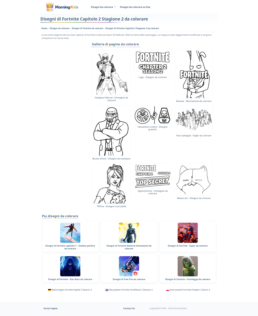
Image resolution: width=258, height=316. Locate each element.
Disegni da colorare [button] (102, 7)
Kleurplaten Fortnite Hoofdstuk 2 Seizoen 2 (131, 289)
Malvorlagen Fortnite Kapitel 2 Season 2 (71, 289)
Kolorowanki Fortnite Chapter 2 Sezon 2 (190, 289)
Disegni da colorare (60, 28)
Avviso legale (51, 308)
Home (44, 28)
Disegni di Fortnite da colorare (88, 28)
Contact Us (129, 308)
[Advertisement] (63, 81)
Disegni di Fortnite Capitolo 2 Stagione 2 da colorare (132, 28)
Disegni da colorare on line (135, 7)
